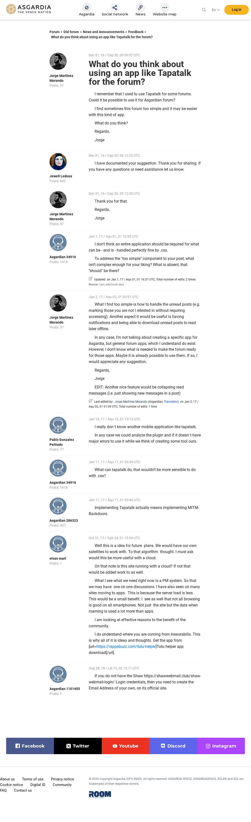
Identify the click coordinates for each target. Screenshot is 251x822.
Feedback (135, 32)
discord (176, 746)
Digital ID (37, 785)
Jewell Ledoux (61, 176)
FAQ (3, 790)
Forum (55, 32)
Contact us (23, 790)
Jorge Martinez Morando (131, 401)
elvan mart (58, 558)
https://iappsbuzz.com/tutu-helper (126, 646)
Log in (236, 10)
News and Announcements (103, 32)
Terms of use (33, 779)
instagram (224, 746)
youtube (128, 746)
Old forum (71, 32)
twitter (81, 746)
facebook (33, 746)
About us (7, 779)
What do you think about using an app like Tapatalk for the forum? (102, 37)
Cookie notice (11, 785)
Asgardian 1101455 (65, 689)
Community (62, 785)
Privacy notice (62, 779)
